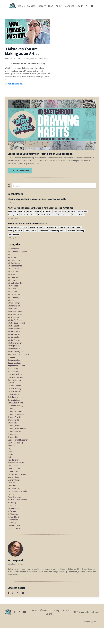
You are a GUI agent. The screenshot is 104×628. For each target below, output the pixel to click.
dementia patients (15, 403)
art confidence (14, 263)
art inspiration (13, 280)
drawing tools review (28, 215)
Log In (79, 5)
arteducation (13, 300)
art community (13, 227)
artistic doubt (13, 326)
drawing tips (13, 423)
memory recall (14, 480)
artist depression (15, 311)
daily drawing (76, 227)
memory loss (13, 477)
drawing (11, 408)
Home (21, 5)
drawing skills (13, 420)
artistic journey (14, 334)
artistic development (16, 323)
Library (42, 5)
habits (10, 454)
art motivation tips (50, 227)
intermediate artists (16, 462)
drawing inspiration (15, 231)
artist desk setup (60, 211)
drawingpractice (14, 434)
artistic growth (14, 331)
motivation (71, 231)
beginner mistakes (16, 365)
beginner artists (14, 363)
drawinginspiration (15, 431)
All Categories (13, 248)
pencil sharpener (64, 215)
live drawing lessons (57, 231)
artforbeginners (14, 303)
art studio (12, 288)
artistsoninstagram (15, 351)
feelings (11, 451)
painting (11, 494)
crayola (11, 383)
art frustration (14, 271)
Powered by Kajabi (91, 621)
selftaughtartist (14, 517)
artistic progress (14, 340)
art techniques (14, 294)
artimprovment (14, 306)
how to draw (13, 460)
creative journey (14, 388)
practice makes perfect (17, 500)
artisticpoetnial (14, 348)
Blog (50, 5)
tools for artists (78, 215)
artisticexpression (15, 343)
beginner (11, 357)
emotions (11, 445)
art (9, 254)
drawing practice (30, 231)
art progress (13, 286)
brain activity (13, 368)
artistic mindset (14, 337)
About (59, 5)
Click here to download (19, 170)
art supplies (47, 211)
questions (12, 505)
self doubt (12, 511)
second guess (13, 508)
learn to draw (14, 468)
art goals (24, 227)
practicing (12, 502)
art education (13, 268)
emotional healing (15, 443)
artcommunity (13, 297)
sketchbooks (13, 520)
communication (14, 380)
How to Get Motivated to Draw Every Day (27, 223)
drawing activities (15, 411)
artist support (65, 227)
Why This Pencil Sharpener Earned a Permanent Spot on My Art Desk (41, 208)
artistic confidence (15, 320)
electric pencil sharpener (47, 215)
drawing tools (13, 215)
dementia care (14, 400)
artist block (12, 308)
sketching (80, 231)
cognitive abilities (15, 374)
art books (12, 257)
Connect (69, 5)
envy (9, 448)
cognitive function (15, 377)
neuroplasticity (14, 488)
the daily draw (13, 234)
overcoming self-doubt (17, 491)
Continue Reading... (14, 83)
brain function (14, 371)
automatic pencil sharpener (78, 211)
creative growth (14, 385)
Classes (31, 5)
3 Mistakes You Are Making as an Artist (22, 51)
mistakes (11, 482)
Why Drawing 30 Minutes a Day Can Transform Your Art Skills (37, 199)
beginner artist (14, 360)
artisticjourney (13, 345)
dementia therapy (15, 405)
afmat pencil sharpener (16, 211)
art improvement (36, 227)
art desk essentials (34, 211)
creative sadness (15, 391)
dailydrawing (13, 397)
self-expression (14, 514)
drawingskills (13, 437)
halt (9, 457)
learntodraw (13, 471)
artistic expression (15, 328)
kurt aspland (43, 231)
